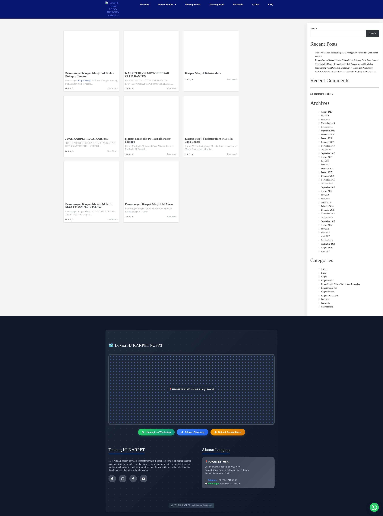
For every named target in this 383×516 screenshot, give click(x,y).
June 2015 (325, 232)
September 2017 (328, 153)
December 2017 (327, 142)
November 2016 (328, 180)
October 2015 (327, 217)
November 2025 (328, 123)
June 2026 (325, 119)
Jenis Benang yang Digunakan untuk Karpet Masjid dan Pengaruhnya (344, 68)
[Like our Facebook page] (133, 478)
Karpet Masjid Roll (329, 288)
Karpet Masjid (84, 80)
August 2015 (326, 225)
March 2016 (326, 202)
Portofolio (325, 303)
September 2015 (328, 221)
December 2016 (327, 176)
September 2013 (328, 244)
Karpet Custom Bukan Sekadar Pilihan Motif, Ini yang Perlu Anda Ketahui (347, 60)
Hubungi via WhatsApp (158, 432)
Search (313, 28)
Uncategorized (327, 307)
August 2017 (326, 157)
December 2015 (327, 210)
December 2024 (327, 134)
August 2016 (326, 191)
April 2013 (325, 251)
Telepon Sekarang (194, 432)
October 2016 (327, 183)
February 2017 (327, 168)
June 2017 (325, 165)
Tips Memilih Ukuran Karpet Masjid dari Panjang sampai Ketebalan (344, 64)
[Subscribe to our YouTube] (143, 478)
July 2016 (325, 195)
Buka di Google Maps (229, 432)
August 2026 (326, 112)
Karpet (324, 277)
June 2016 (325, 198)
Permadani (325, 299)
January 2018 (326, 138)
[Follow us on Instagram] (122, 478)
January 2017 (326, 172)
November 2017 (328, 146)
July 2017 (325, 161)
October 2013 (327, 240)
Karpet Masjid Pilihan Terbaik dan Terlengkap (340, 284)
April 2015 (325, 236)
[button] (374, 507)
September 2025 (328, 131)
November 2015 (328, 214)
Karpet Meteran (327, 292)
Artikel (324, 269)
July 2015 (325, 229)
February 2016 (327, 206)
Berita (323, 273)
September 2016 (328, 187)
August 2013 (326, 248)
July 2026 (325, 116)
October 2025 (327, 127)
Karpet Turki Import (330, 295)
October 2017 (327, 149)
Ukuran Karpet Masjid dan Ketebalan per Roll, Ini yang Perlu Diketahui (345, 72)
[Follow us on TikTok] (112, 478)
